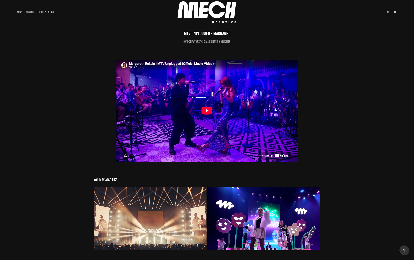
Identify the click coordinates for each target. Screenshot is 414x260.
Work (19, 12)
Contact (30, 12)
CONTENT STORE (46, 12)
